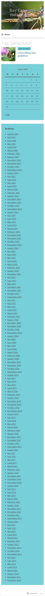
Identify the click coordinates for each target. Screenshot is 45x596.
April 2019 (12, 388)
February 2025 (13, 192)
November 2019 (14, 365)
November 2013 (14, 580)
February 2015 (13, 541)
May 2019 (11, 385)
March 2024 (12, 228)
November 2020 (14, 326)
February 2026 (13, 153)
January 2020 (13, 358)
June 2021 (11, 303)
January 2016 (13, 505)
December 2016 (14, 476)
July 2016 (11, 489)
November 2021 (14, 290)
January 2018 (13, 433)
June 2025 (11, 179)
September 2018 (14, 411)
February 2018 (13, 430)
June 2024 (11, 218)
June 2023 (11, 254)
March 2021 (12, 313)
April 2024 (12, 225)
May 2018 (11, 424)
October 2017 (13, 443)
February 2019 (13, 394)
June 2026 (11, 140)
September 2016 (14, 482)
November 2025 (14, 163)
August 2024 (12, 212)
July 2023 (11, 251)
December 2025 (14, 160)
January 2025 (13, 196)
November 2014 (14, 547)
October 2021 (13, 293)
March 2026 (12, 150)
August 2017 (12, 450)
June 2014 (11, 560)
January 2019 (13, 398)
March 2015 (12, 538)
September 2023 (14, 245)
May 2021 (11, 306)
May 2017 (11, 459)
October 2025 (13, 166)
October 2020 (13, 329)
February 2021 (13, 316)
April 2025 (12, 186)
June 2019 (11, 381)
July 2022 (11, 277)
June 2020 (11, 342)
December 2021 (14, 287)
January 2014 (13, 574)
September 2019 (14, 372)
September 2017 (14, 446)
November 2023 (14, 238)
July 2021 (11, 300)
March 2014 (12, 570)
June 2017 (11, 456)
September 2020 (14, 332)
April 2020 (12, 349)
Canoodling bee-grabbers (27, 54)
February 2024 (13, 231)
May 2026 (11, 144)
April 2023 (12, 261)
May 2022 (11, 284)
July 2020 (11, 339)
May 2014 (11, 564)
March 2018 (12, 427)
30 (37, 101)
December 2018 (14, 401)
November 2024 (14, 202)
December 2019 (14, 362)
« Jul (7, 114)
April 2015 (12, 534)
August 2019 (12, 375)
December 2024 (14, 199)
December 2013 (14, 577)
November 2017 (14, 440)
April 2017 (12, 463)
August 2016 (12, 485)
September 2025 (14, 170)
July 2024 (11, 215)
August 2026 (12, 134)
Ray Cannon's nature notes (22, 12)
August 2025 (12, 173)
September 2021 (14, 297)
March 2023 (12, 264)
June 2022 (11, 280)
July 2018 (11, 417)
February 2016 (13, 502)
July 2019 (11, 378)
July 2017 (11, 453)
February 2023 (13, 267)
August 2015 (12, 521)
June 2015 (11, 528)
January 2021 (13, 319)
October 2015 (13, 515)
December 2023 (14, 235)
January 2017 (13, 473)
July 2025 (11, 176)
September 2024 (14, 209)
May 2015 (11, 531)
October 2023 (13, 241)
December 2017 (14, 437)
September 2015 (14, 518)
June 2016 (11, 492)
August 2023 (12, 248)
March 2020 (12, 352)
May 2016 (11, 495)
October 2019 (13, 368)
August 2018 (12, 414)
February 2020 (13, 355)
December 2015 (14, 508)
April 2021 (12, 310)
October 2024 (13, 205)
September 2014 (14, 554)
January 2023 (13, 271)
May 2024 (11, 222)
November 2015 (14, 512)
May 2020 (11, 345)
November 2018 (14, 404)
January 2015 (13, 544)
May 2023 (11, 257)
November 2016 (14, 479)
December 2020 (14, 323)
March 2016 (12, 499)
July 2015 (11, 525)
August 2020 (12, 336)
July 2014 (11, 557)
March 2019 (12, 391)
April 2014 (12, 567)
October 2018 (13, 407)
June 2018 (11, 420)
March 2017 (12, 466)
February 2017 (13, 469)
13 (22, 90)
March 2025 (12, 189)
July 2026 (11, 137)
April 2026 (12, 147)
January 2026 (13, 157)
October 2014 (13, 551)
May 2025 (11, 183)
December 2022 (14, 274)
